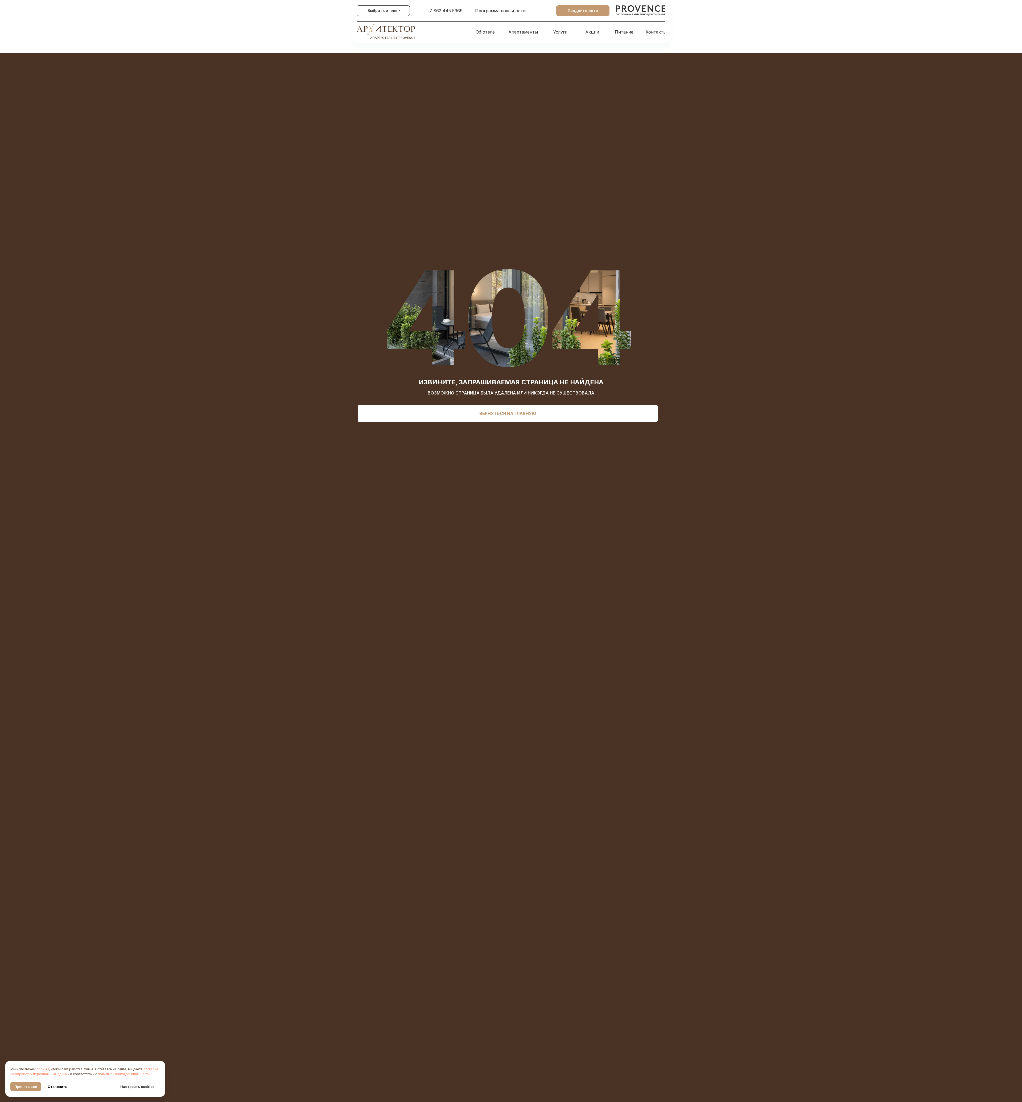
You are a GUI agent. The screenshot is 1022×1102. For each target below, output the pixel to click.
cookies (42, 1069)
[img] (641, 10)
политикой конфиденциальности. (124, 1074)
